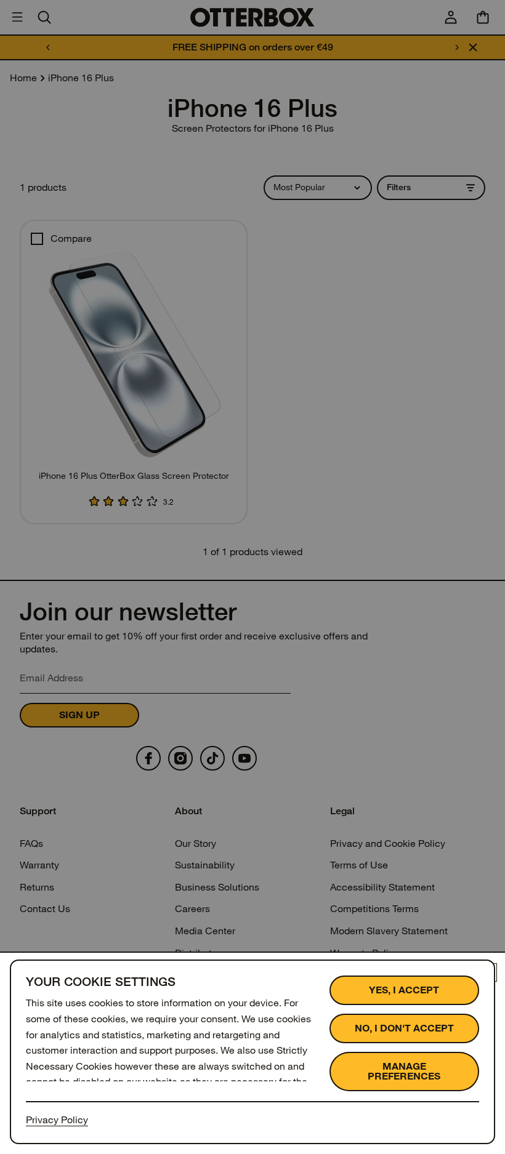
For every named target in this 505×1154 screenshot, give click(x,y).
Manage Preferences (404, 1071)
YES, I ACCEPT (404, 990)
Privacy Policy (57, 1120)
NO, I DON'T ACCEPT (404, 1028)
